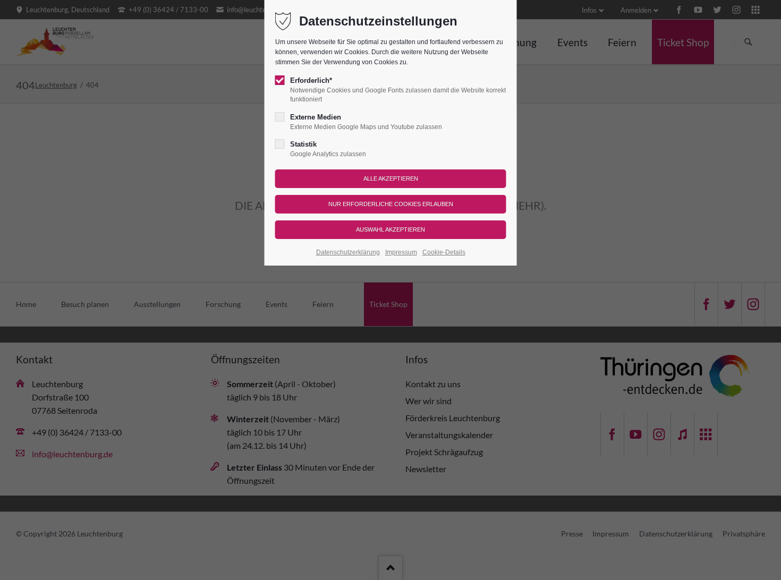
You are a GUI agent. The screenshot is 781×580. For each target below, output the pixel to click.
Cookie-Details (443, 252)
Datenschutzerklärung (348, 252)
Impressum (401, 252)
